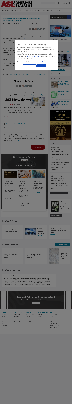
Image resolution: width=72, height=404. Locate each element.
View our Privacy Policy (39, 62)
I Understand (41, 65)
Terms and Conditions (33, 56)
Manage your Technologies (29, 65)
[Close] (56, 42)
